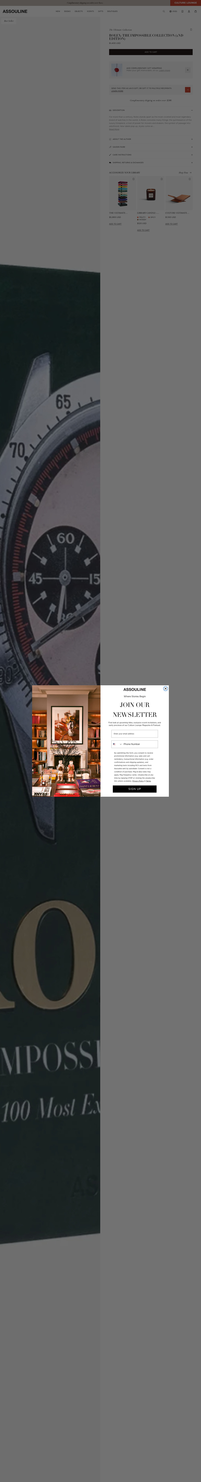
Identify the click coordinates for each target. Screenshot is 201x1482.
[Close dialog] (165, 688)
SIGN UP (134, 789)
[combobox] (117, 744)
